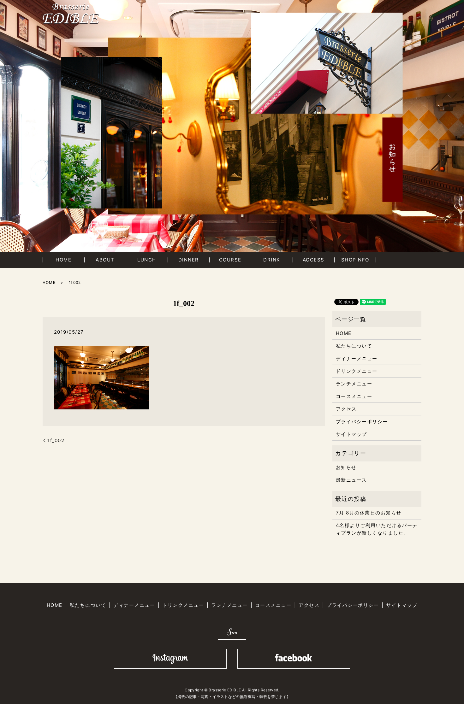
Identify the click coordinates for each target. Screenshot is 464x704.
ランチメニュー (354, 384)
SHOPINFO (355, 260)
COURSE (230, 260)
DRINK (271, 260)
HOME (63, 260)
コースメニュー (354, 396)
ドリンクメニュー (357, 371)
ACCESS (313, 260)
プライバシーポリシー (362, 422)
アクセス (346, 409)
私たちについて (354, 346)
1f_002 (55, 440)
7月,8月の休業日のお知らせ (369, 513)
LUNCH (146, 260)
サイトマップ (351, 434)
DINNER (188, 260)
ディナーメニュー (357, 358)
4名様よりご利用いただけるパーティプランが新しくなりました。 (377, 529)
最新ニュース (351, 480)
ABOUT (105, 260)
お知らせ (346, 467)
